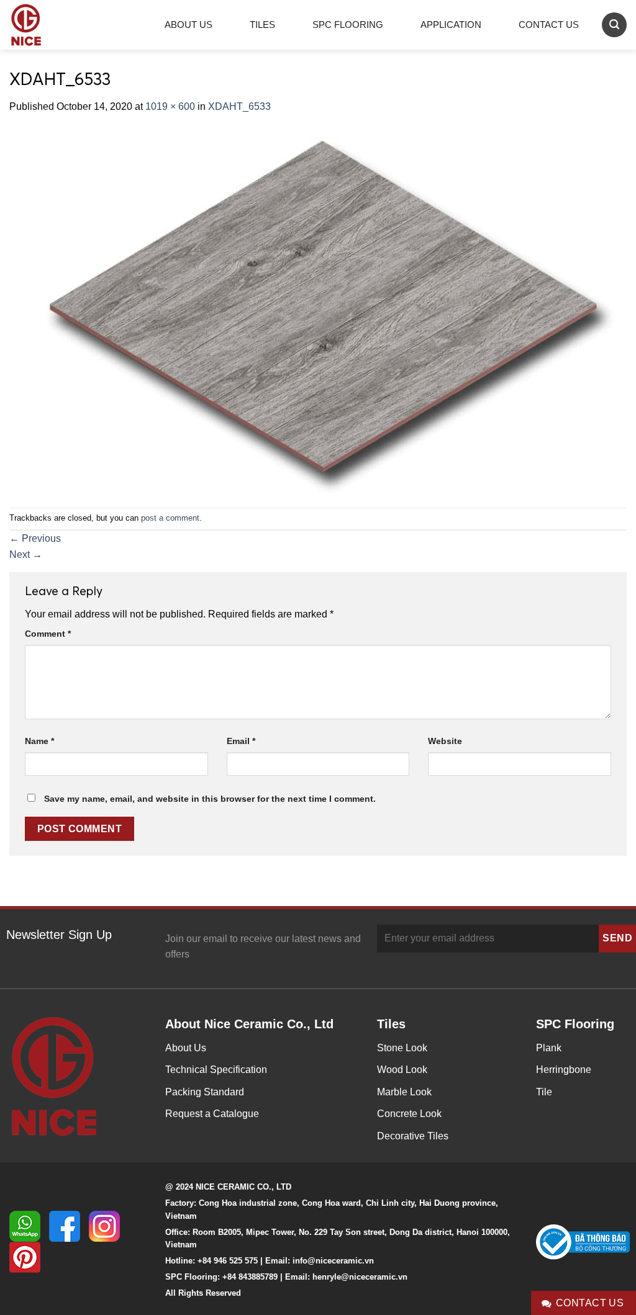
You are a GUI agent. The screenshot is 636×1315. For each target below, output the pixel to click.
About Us (188, 24)
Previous (35, 538)
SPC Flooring (347, 24)
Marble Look (404, 1092)
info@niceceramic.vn (333, 1260)
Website (445, 741)
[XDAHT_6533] (318, 310)
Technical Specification (216, 1069)
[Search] (614, 24)
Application (450, 24)
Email (241, 741)
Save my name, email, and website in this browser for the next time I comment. (210, 799)
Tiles (262, 24)
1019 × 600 (170, 106)
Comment (48, 634)
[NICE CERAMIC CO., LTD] (43, 25)
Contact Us (549, 24)
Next (25, 554)
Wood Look (402, 1069)
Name (39, 741)
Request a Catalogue (212, 1113)
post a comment (170, 518)
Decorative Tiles (412, 1136)
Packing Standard (204, 1092)
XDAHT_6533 (239, 106)
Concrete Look (409, 1113)
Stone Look (402, 1048)
